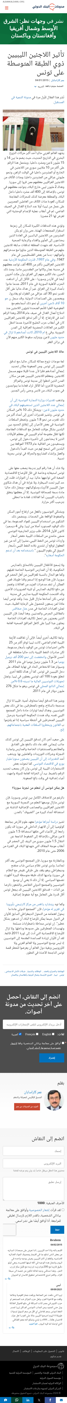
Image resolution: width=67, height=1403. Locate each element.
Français (30, 1034)
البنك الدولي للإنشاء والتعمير (47, 1372)
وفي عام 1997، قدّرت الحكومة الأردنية (32, 260)
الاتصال (15, 1351)
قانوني (61, 1351)
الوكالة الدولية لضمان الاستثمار (46, 1383)
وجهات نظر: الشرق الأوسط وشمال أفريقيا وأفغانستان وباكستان (31, 29)
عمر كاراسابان (57, 80)
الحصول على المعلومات (44, 1351)
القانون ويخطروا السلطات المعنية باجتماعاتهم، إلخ (35, 727)
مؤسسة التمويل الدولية (50, 1378)
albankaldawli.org (13, 2)
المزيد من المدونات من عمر (27, 1107)
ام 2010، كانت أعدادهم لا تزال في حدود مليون (34, 335)
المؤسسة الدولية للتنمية (20, 1372)
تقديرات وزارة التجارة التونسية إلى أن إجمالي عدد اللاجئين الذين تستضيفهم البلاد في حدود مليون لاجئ (36, 405)
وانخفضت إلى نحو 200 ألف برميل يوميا (34, 659)
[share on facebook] (50, 1400)
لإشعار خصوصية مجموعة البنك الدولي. (35, 1046)
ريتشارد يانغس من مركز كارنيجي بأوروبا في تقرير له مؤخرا (35, 907)
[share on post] (39, 1400)
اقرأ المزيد (33, 1324)
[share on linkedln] (28, 1400)
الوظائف (26, 1351)
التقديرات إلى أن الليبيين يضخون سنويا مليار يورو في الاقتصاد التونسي (35, 761)
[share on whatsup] (16, 1400)
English (46, 1034)
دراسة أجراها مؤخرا (46, 822)
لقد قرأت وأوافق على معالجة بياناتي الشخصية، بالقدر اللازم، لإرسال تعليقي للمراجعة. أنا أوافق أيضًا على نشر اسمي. (33, 1216)
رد (6, 1278)
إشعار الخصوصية (39, 1210)
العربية (40, 86)
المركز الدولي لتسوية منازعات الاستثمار (42, 1388)
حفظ (57, 1229)
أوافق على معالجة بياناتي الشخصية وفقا (35, 1045)
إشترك (52, 1057)
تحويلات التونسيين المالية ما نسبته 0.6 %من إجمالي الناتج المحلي (37, 684)
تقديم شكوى (55, 1356)
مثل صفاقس (19, 609)
